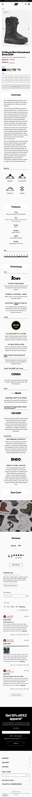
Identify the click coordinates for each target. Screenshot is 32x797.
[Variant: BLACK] (4, 70)
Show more (22, 607)
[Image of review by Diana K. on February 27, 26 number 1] (6, 650)
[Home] (16, 4)
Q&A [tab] (19, 545)
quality (12, 606)
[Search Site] (25, 4)
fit (4, 606)
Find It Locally (5, 89)
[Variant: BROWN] (13, 70)
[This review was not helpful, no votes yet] (27, 634)
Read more (24, 631)
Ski (12, 736)
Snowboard (19, 736)
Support (5, 767)
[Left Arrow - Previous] (1, 1)
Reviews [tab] (13, 545)
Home (3, 8)
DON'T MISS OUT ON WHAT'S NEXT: (16, 1)
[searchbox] (14, 596)
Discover (5, 762)
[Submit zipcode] (28, 775)
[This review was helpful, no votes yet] (24, 634)
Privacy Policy (23, 738)
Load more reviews (16, 695)
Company (5, 758)
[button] (2, 4)
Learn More (16, 728)
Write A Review (16, 564)
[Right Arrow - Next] (31, 1)
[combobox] (23, 610)
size (8, 606)
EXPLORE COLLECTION (16, 519)
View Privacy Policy (14, 793)
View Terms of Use (23, 793)
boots (17, 606)
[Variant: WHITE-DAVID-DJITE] (18, 70)
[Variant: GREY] (9, 70)
